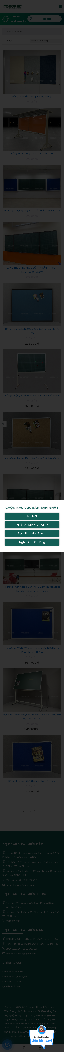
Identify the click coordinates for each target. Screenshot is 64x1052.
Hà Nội (32, 516)
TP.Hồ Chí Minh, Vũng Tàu (32, 525)
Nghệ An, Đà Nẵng (32, 542)
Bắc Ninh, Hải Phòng (32, 533)
